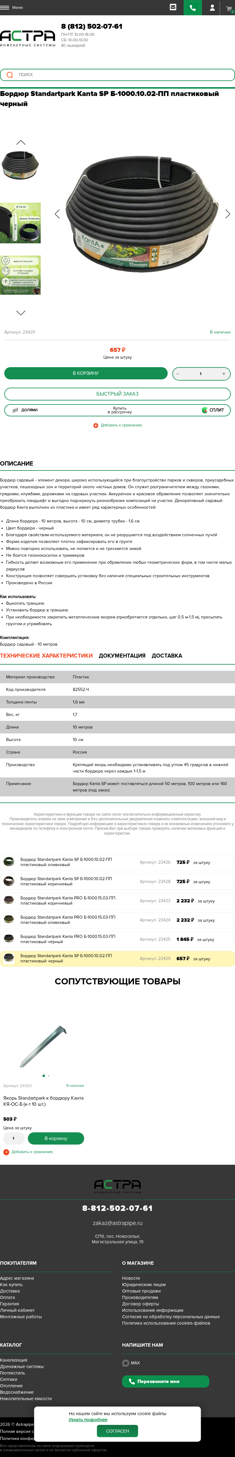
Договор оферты (140, 1304)
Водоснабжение (17, 1392)
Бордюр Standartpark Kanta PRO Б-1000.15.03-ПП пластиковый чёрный (68, 939)
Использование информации (152, 1310)
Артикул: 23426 (155, 862)
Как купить (11, 1284)
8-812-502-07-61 (117, 1208)
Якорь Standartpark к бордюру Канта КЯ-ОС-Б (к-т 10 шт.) (43, 1101)
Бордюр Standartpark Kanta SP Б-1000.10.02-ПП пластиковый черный (66, 958)
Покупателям (18, 1263)
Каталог (11, 1345)
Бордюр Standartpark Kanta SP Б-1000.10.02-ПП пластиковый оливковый (66, 862)
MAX (135, 1363)
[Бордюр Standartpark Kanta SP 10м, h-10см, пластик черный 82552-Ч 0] (142, 214)
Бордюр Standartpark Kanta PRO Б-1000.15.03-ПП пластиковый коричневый (68, 900)
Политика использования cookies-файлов (166, 1323)
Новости (131, 1278)
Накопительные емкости (26, 1398)
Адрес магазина (17, 1278)
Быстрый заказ (117, 394)
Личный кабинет (17, 1310)
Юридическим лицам (144, 1284)
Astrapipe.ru (27, 1424)
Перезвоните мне (158, 1381)
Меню (17, 7)
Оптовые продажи (141, 1291)
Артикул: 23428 (155, 881)
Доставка (10, 1291)
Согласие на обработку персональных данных (171, 1316)
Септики (8, 1379)
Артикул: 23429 (155, 958)
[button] (57, 214)
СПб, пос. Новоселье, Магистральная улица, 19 (118, 1239)
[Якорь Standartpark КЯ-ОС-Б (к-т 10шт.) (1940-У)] (43, 1046)
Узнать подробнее (88, 1420)
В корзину (86, 373)
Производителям (140, 1297)
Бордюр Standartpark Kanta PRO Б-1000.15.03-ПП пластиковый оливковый (68, 920)
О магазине (138, 1263)
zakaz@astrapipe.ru (118, 1223)
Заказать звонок (193, 7)
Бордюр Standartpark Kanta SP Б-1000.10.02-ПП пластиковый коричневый (66, 881)
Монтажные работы (21, 1316)
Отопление (11, 1386)
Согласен (117, 1431)
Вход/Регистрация (212, 7)
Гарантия (9, 1304)
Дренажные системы (22, 1366)
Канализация (13, 1360)
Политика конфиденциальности (31, 1438)
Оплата (7, 1297)
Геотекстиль (12, 1373)
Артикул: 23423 (155, 900)
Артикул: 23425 (155, 939)
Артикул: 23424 (155, 920)
